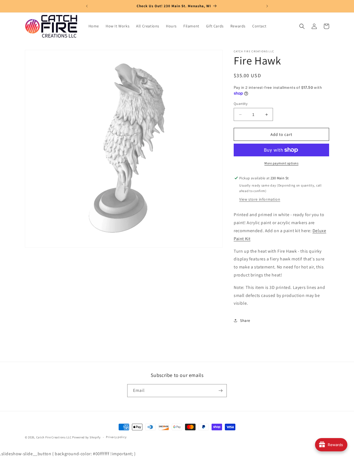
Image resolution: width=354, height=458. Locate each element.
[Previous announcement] (87, 6)
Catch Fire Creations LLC (54, 437)
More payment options (281, 163)
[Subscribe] (220, 390)
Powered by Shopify (86, 437)
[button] (302, 26)
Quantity (241, 103)
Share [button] (245, 320)
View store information (259, 199)
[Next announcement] (267, 6)
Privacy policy (116, 437)
